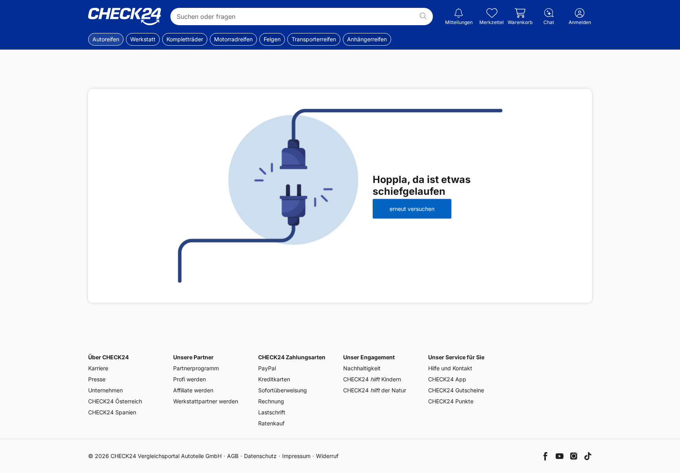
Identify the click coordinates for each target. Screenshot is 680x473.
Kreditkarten (274, 379)
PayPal (267, 368)
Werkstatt (142, 39)
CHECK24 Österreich (115, 401)
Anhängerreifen (367, 39)
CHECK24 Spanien (112, 412)
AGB (232, 456)
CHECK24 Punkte (450, 401)
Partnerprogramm (196, 368)
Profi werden (189, 379)
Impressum (296, 456)
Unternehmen (105, 390)
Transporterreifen (314, 39)
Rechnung (271, 401)
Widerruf (327, 456)
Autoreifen (105, 39)
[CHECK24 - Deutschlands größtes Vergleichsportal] (124, 16)
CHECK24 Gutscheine (456, 390)
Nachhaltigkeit (362, 368)
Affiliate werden (193, 390)
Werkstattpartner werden (205, 401)
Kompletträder (184, 39)
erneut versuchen (412, 208)
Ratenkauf (271, 423)
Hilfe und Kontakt (450, 368)
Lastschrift (271, 412)
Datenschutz (260, 456)
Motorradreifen (233, 39)
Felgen (272, 39)
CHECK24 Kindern (372, 379)
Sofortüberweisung (282, 390)
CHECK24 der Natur (374, 390)
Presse (96, 379)
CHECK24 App (447, 379)
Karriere (98, 368)
